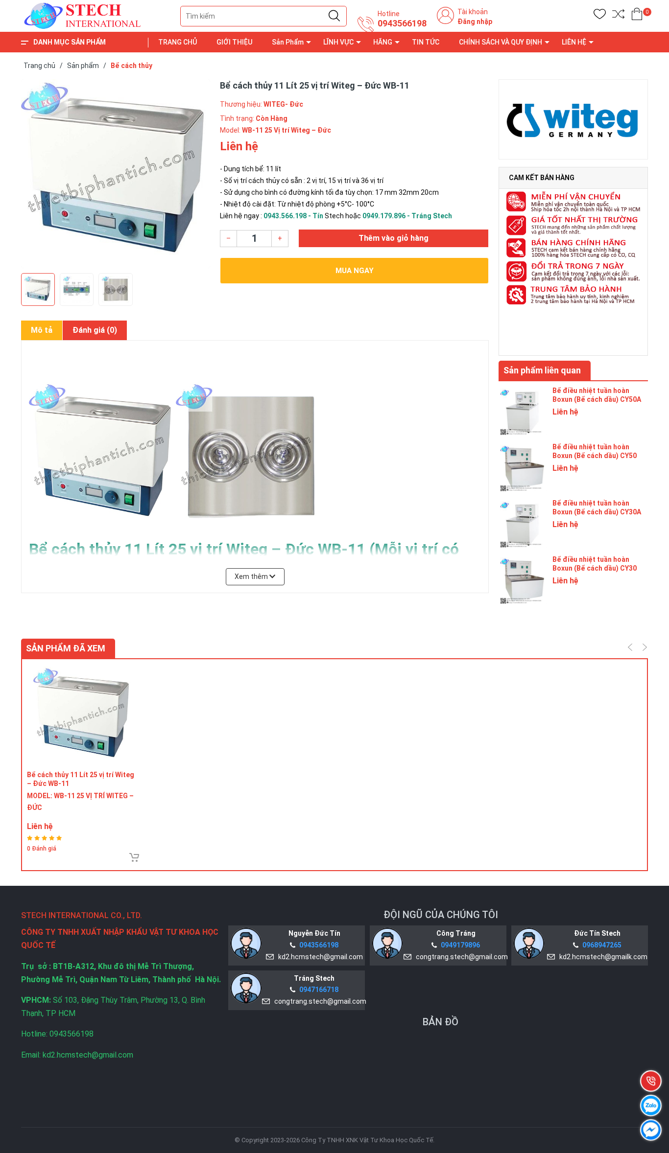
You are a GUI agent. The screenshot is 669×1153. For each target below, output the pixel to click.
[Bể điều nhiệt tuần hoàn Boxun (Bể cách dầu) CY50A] (523, 410)
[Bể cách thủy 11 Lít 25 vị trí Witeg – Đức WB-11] (82, 714)
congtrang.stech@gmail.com (460, 957)
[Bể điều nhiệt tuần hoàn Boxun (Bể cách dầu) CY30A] (523, 523)
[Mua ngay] (134, 857)
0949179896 (460, 945)
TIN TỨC (425, 42)
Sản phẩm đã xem (65, 648)
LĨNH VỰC (338, 42)
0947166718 (318, 989)
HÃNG (382, 42)
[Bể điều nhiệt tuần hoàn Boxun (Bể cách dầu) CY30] (523, 579)
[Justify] (334, 16)
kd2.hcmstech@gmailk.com (601, 957)
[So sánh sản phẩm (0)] (618, 16)
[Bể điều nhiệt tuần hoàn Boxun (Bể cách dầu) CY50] (523, 466)
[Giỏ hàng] (637, 16)
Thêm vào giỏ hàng (393, 238)
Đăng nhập (474, 21)
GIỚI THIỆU (234, 42)
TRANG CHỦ (177, 42)
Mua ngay (354, 270)
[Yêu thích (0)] (600, 16)
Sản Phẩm (288, 42)
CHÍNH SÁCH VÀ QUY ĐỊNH (500, 42)
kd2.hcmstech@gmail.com (319, 957)
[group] (115, 173)
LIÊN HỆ (574, 42)
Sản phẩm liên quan (542, 370)
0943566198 (402, 23)
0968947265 (601, 945)
